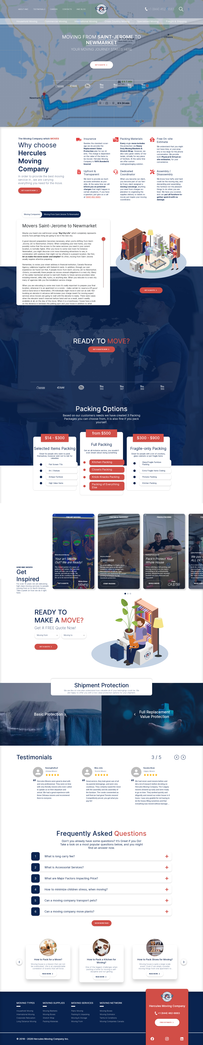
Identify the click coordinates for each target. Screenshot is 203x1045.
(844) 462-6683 (93, 197)
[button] (101, 65)
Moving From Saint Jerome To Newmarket (61, 214)
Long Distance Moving (26, 1021)
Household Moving (26, 21)
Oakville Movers (100, 771)
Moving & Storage (79, 1018)
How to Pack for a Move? (48, 959)
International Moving (85, 21)
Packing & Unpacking (80, 1014)
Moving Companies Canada (112, 1021)
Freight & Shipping (176, 21)
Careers (54, 9)
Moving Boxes (49, 1014)
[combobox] (45, 635)
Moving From (77, 1021)
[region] (63, 262)
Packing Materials (50, 1021)
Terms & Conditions (108, 1018)
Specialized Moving (147, 21)
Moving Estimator (107, 1014)
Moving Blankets (50, 1011)
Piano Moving (77, 1011)
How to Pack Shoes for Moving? (155, 959)
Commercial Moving (56, 21)
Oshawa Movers (149, 771)
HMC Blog (81, 9)
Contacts (67, 9)
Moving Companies (32, 214)
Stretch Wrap (48, 1018)
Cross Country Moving (117, 21)
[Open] (57, 635)
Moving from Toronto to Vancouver (58, 771)
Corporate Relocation (25, 1018)
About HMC (23, 9)
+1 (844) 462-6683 (161, 9)
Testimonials (39, 9)
